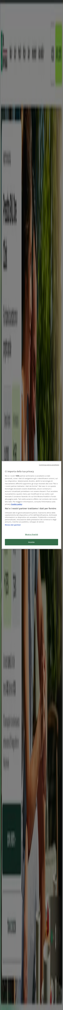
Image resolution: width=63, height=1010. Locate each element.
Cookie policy (16, 504)
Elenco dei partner (13, 525)
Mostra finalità (31, 534)
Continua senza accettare (49, 465)
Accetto (31, 542)
